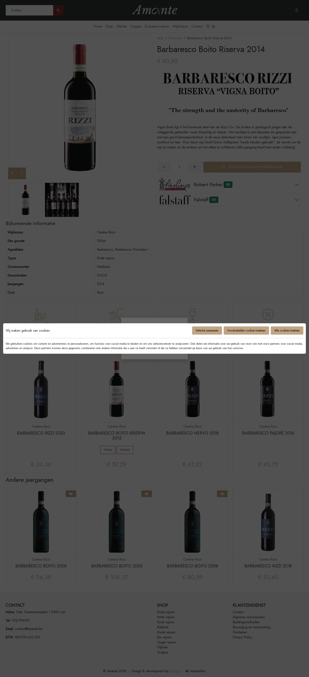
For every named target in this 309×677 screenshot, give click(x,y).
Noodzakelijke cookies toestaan (246, 330)
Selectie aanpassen (207, 330)
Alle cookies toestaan (287, 330)
